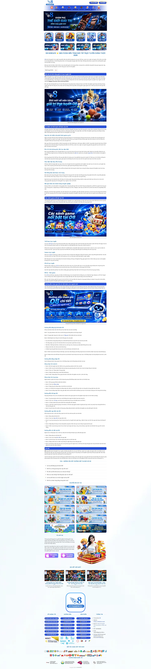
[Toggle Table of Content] (55, 70)
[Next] (105, 21)
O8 (100, 618)
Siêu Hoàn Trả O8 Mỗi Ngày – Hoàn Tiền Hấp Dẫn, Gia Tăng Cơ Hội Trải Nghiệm (96, 583)
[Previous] (46, 21)
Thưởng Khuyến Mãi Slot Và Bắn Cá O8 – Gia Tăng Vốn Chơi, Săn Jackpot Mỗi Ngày (75, 583)
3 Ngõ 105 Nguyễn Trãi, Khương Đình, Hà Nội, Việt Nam (100, 625)
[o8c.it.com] (50, 2)
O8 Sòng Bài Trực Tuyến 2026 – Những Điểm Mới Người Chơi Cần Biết (54, 583)
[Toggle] (46, 466)
